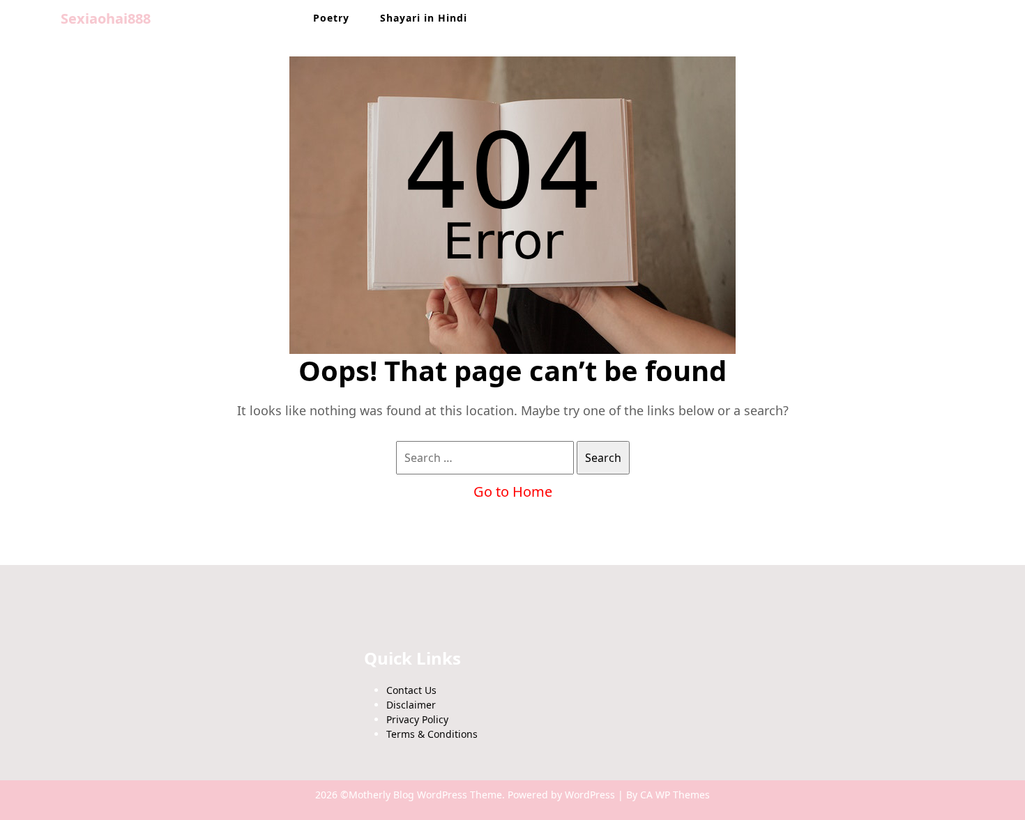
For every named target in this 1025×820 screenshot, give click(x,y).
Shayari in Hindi (423, 17)
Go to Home (512, 491)
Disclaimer (411, 704)
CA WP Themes (675, 794)
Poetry (331, 17)
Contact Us (411, 690)
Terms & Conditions (432, 734)
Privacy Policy (417, 719)
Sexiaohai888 (106, 18)
